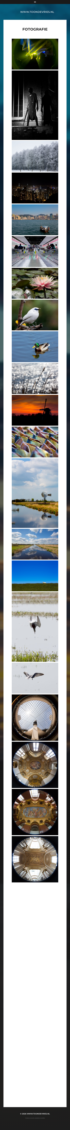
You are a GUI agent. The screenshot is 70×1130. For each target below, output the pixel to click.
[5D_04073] (35, 315)
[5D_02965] (35, 105)
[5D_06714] (35, 627)
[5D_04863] (35, 410)
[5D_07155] (35, 900)
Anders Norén (39, 1118)
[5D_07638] (35, 1007)
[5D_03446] (35, 283)
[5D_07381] (35, 972)
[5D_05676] (35, 493)
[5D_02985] (35, 156)
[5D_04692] (35, 378)
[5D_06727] (35, 678)
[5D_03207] (35, 188)
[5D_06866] (35, 717)
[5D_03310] (35, 219)
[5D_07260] (35, 936)
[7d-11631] (35, 1078)
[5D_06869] (35, 765)
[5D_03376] (35, 251)
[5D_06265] (35, 575)
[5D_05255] (35, 442)
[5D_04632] (35, 346)
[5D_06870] (35, 812)
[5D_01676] (35, 54)
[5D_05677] (35, 544)
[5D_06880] (35, 859)
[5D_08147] (35, 1043)
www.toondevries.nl (37, 11)
